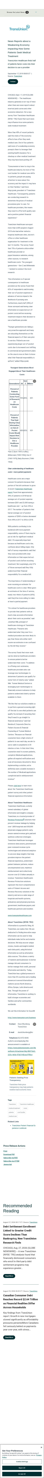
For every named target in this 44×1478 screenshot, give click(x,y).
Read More (9, 1276)
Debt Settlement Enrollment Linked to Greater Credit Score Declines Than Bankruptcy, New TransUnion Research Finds (19, 1234)
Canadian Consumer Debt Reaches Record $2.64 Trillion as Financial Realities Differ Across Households (20, 1301)
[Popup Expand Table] (34, 381)
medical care (13, 1116)
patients (11, 1112)
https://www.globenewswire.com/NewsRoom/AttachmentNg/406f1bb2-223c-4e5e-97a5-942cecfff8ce (22, 1051)
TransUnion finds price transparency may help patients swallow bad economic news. (21, 1087)
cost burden (21, 1112)
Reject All (22, 1468)
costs (25, 1108)
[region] (22, 1461)
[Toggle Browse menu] (36, 12)
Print (5, 1151)
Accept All (22, 1474)
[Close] (41, 1447)
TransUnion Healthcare (27, 1104)
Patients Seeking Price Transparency (19, 1079)
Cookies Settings (22, 1461)
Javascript (7, 1164)
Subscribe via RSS (10, 1158)
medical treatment (14, 1108)
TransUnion (18, 76)
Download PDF (9, 1154)
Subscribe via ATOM (11, 1161)
